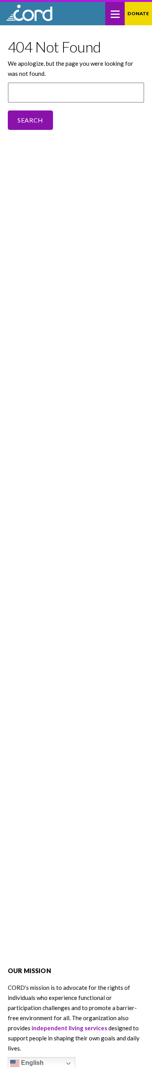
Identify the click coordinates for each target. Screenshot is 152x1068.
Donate (138, 13)
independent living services (69, 1027)
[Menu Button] (115, 13)
